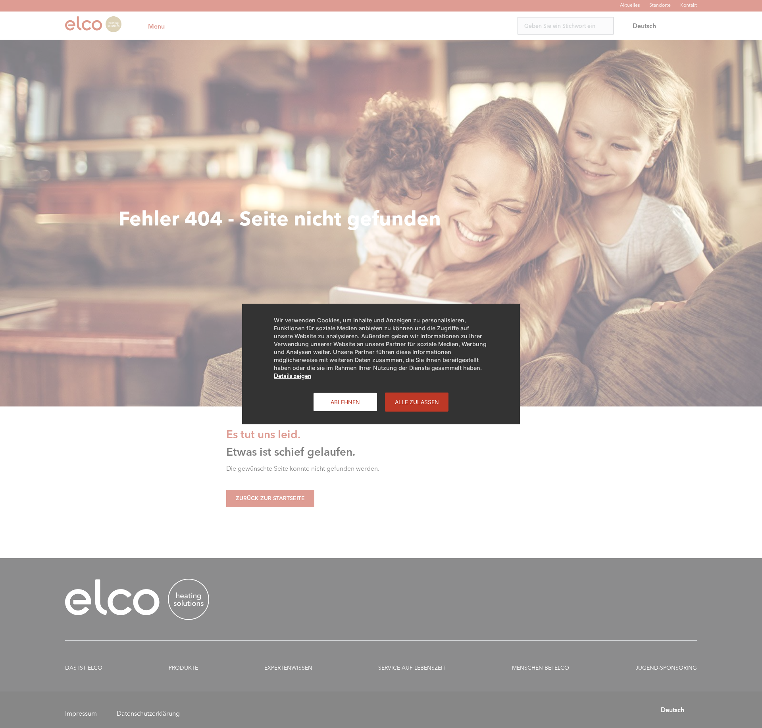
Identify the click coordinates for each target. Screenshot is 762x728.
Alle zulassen (417, 402)
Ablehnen (345, 402)
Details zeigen (292, 375)
